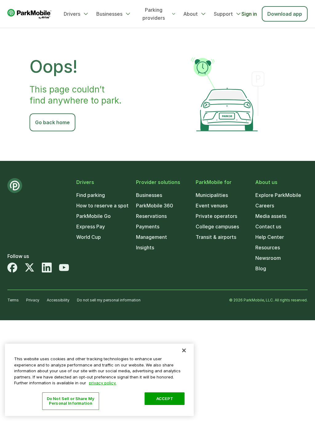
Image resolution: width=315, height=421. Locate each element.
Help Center (269, 237)
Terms (13, 300)
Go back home (52, 122)
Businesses (109, 14)
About (190, 14)
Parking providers (153, 14)
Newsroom (268, 258)
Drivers (72, 14)
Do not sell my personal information (109, 300)
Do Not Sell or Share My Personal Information (70, 401)
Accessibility (58, 300)
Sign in (249, 14)
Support (223, 14)
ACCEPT (164, 398)
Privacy (32, 300)
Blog (260, 268)
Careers (264, 205)
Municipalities (212, 195)
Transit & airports (216, 237)
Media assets (270, 216)
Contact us (268, 226)
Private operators (216, 216)
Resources (267, 247)
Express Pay (90, 226)
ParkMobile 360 (154, 205)
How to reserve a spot (102, 205)
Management (151, 237)
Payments (147, 226)
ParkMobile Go (93, 216)
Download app (284, 14)
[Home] (29, 14)
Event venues (212, 205)
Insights (145, 247)
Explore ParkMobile (278, 195)
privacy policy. (102, 382)
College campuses (217, 226)
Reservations (151, 216)
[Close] (184, 350)
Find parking (90, 195)
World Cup (88, 237)
